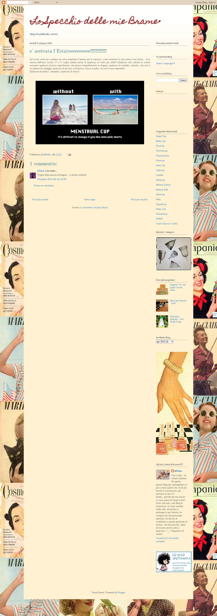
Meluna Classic (163, 184)
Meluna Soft (162, 189)
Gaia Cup (160, 165)
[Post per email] (69, 154)
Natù (158, 199)
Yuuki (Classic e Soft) (166, 223)
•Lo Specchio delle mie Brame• (95, 22)
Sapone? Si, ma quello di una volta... (178, 287)
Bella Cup (160, 141)
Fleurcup (160, 160)
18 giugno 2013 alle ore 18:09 (51, 179)
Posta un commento (44, 185)
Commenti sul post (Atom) (95, 207)
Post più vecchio (139, 199)
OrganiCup (161, 204)
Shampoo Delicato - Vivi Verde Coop (177, 319)
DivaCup (160, 146)
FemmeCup (161, 151)
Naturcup (160, 194)
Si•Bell (159, 218)
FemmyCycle (162, 155)
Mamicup (160, 180)
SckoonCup (161, 214)
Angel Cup (161, 136)
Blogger (121, 592)
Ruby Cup (161, 209)
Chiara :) (41, 171)
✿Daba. (178, 471)
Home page (89, 199)
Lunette (159, 175)
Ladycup (160, 170)
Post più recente (40, 199)
